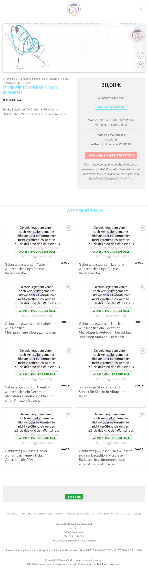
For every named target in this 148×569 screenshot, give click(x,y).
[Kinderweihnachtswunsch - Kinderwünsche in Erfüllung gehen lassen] (74, 9)
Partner (103, 513)
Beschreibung (12, 100)
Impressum (14, 513)
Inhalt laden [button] (74, 496)
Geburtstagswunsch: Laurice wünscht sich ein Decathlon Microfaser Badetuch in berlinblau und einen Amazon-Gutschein (105, 330)
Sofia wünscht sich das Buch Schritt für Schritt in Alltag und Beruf (102, 391)
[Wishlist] (140, 64)
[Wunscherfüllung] (142, 9)
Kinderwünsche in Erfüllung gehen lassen (36, 79)
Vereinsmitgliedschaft (82, 513)
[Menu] (5, 9)
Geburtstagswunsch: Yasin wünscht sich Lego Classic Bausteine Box (25, 268)
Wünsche (13, 83)
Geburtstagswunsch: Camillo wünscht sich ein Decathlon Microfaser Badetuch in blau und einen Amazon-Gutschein (30, 393)
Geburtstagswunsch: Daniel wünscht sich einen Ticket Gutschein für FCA (26, 455)
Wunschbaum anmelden (125, 513)
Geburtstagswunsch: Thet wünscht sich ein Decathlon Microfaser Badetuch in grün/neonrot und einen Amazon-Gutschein (105, 457)
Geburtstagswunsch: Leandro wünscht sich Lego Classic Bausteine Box (101, 268)
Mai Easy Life (104, 564)
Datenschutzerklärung (37, 513)
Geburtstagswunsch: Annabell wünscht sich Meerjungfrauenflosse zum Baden (30, 328)
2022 (27, 83)
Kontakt (60, 513)
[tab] (12, 100)
